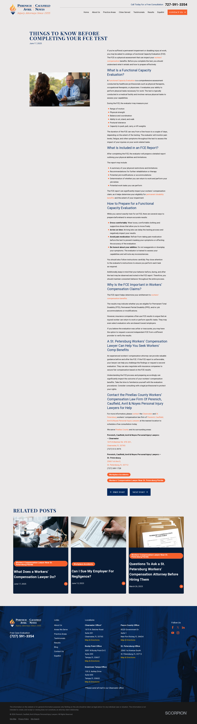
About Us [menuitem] (96, 12)
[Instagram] (178, 632)
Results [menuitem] (151, 12)
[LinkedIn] (183, 627)
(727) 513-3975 (114, 449)
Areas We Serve (61, 629)
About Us (58, 625)
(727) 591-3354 (22, 636)
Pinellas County (122, 429)
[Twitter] (178, 627)
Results (57, 643)
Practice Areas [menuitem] (109, 12)
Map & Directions (92, 640)
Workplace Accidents (118, 474)
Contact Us (59, 651)
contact (135, 414)
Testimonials (59, 638)
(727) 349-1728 (114, 468)
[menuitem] (13, 719)
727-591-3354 (176, 4)
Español (57, 656)
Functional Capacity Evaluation (122, 80)
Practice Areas (60, 634)
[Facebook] (172, 627)
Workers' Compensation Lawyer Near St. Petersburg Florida (136, 480)
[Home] (30, 9)
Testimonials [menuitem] (139, 12)
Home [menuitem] (86, 12)
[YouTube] (172, 632)
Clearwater (147, 414)
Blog (56, 647)
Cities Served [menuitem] (124, 12)
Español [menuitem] (160, 12)
